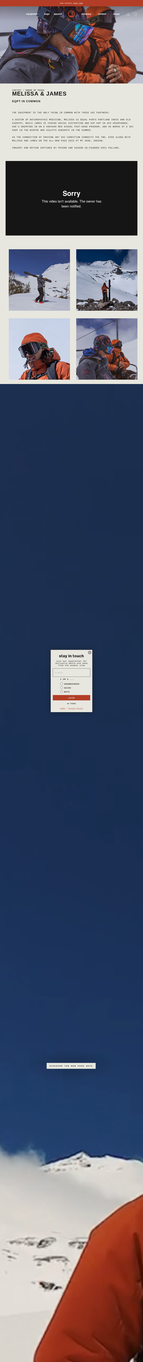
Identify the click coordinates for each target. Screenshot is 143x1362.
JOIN (71, 697)
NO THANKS (71, 703)
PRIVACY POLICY (75, 708)
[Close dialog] (89, 652)
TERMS (62, 708)
